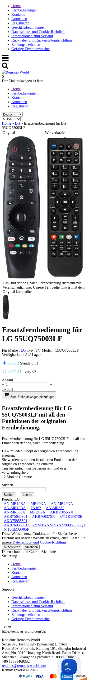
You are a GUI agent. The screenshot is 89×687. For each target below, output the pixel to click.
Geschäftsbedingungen (28, 27)
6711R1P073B (71, 516)
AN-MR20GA (62, 504)
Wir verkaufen (55, 133)
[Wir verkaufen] (65, 278)
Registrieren (20, 23)
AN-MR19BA (15, 504)
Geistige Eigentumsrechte (30, 49)
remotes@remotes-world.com (24, 666)
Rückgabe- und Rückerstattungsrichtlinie (41, 40)
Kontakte (18, 14)
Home (16, 6)
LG (23, 350)
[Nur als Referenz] (21, 278)
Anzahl (7, 380)
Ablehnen (31, 547)
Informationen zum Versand (32, 36)
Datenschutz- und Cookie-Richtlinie (38, 32)
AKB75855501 (62, 512)
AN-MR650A (14, 512)
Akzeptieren (12, 547)
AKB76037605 (44, 516)
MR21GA (37, 512)
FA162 (36, 508)
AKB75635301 (15, 516)
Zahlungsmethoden (25, 44)
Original (9, 133)
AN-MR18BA (15, 508)
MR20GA (38, 504)
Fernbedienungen (24, 10)
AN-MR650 (55, 508)
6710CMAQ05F (16, 529)
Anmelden (19, 19)
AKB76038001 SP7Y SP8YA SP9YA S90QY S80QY (45, 525)
